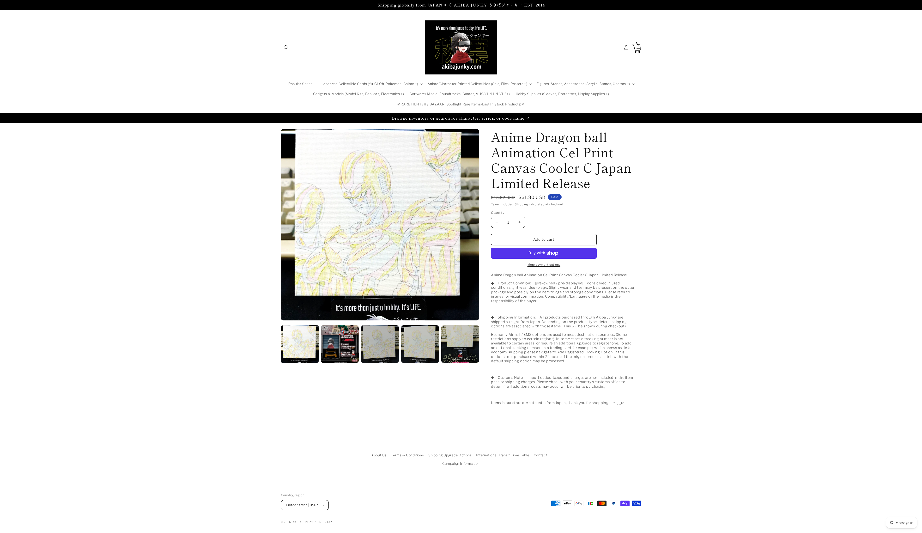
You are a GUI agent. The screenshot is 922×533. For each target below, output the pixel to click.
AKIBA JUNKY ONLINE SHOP (312, 522)
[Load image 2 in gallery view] (340, 344)
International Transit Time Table (502, 455)
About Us (379, 455)
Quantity (497, 212)
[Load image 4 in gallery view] (420, 344)
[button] (286, 47)
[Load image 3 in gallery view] (380, 344)
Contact (540, 455)
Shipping (521, 204)
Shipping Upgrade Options (450, 455)
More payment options (544, 264)
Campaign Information (461, 463)
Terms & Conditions (407, 455)
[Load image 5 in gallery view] (460, 344)
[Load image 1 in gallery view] (300, 344)
